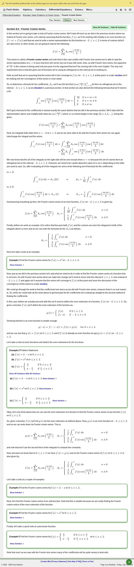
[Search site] (125, 10)
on (33, 379)
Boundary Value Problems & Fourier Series (41, 15)
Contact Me (45, 561)
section (118, 75)
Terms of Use (87, 561)
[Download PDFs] (116, 10)
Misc (89, 9)
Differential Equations (60, 9)
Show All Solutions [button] (101, 27)
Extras (79, 9)
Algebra (27, 9)
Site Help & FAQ (74, 561)
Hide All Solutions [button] (118, 27)
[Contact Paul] (130, 9)
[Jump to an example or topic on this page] (129, 562)
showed (38, 88)
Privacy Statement (59, 561)
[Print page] (121, 10)
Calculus (40, 9)
